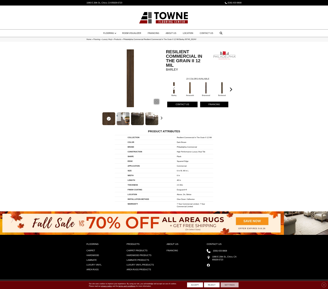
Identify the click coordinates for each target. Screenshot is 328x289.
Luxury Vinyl (107, 39)
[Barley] (174, 87)
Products (117, 39)
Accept (195, 285)
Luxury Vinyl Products (140, 265)
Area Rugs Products (139, 269)
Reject (212, 285)
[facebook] (208, 265)
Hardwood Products (139, 255)
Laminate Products (138, 260)
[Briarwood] (206, 87)
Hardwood (92, 255)
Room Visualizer (131, 33)
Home (88, 39)
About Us (171, 33)
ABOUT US (172, 244)
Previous (99, 117)
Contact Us (206, 33)
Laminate (91, 260)
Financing (153, 33)
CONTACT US (214, 244)
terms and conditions (127, 286)
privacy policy (106, 286)
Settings (230, 285)
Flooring (108, 33)
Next (161, 117)
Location (188, 33)
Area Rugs (92, 269)
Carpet (90, 250)
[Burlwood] (222, 87)
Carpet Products (137, 250)
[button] (115, 33)
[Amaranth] (190, 87)
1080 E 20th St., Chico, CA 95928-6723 (104, 3)
